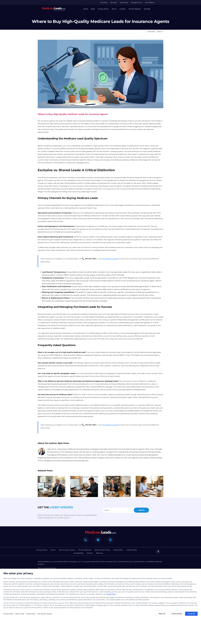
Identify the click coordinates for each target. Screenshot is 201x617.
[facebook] (158, 551)
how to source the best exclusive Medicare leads (136, 189)
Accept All (191, 613)
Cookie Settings (176, 613)
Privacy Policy (8, 614)
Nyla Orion (63, 443)
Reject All (162, 613)
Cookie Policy (111, 594)
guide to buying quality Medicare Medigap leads (126, 390)
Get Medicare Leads (110, 259)
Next (159, 32)
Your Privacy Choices (44, 614)
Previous (151, 32)
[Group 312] (53, 8)
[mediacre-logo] (100, 531)
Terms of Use (19, 614)
